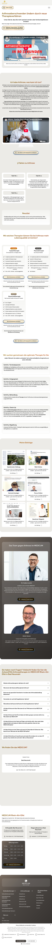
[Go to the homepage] (26, 882)
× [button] (50, 924)
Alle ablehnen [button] (31, 941)
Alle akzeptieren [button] (21, 941)
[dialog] (26, 934)
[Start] (4, 3)
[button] (49, 7)
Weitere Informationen (26, 932)
